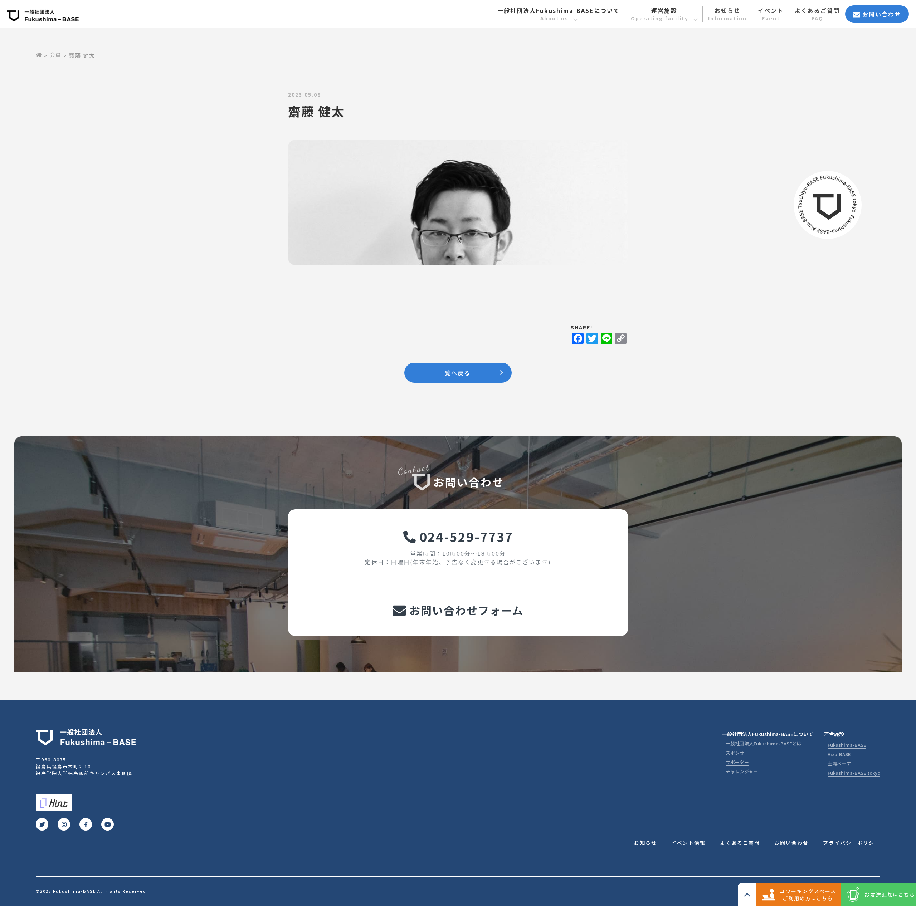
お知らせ (727, 14)
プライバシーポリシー (851, 842)
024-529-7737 (464, 536)
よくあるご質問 (817, 14)
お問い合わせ (880, 14)
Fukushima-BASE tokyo (854, 772)
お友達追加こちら (889, 894)
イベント (771, 14)
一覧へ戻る (454, 372)
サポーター (737, 762)
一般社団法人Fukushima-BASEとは (764, 743)
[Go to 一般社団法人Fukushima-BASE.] (39, 54)
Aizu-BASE (839, 754)
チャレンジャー (742, 771)
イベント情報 (688, 842)
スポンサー (737, 752)
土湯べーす (839, 763)
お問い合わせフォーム (464, 610)
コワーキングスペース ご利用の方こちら (808, 894)
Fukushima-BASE (847, 744)
